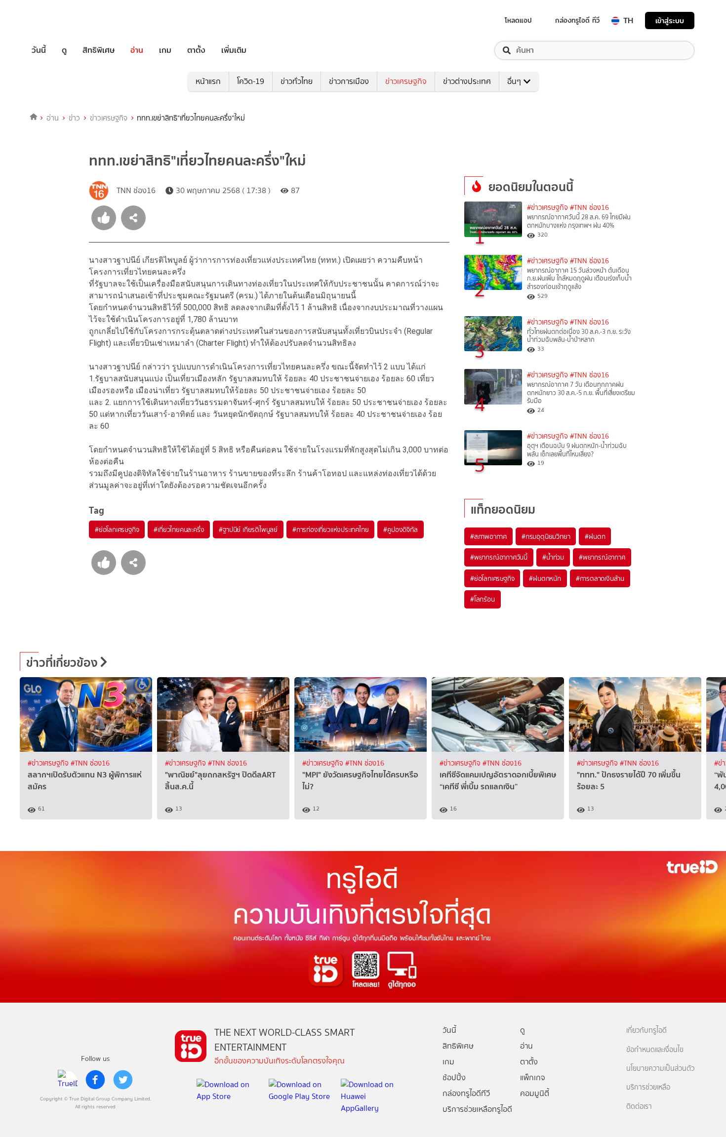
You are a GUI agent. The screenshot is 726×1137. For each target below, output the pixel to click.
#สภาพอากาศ (488, 536)
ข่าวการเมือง (349, 81)
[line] (68, 1080)
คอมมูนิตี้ (534, 1093)
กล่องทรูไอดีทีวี (466, 1093)
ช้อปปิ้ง (454, 1077)
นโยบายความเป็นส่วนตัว (660, 1068)
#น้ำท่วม (553, 557)
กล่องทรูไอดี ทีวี (577, 20)
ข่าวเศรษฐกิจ (406, 81)
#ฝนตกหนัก (545, 578)
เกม (165, 50)
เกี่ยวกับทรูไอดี (646, 1030)
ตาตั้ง (196, 50)
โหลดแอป (518, 20)
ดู (64, 50)
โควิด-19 (250, 81)
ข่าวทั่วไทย (297, 81)
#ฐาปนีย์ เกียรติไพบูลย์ (248, 529)
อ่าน (136, 50)
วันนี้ (39, 50)
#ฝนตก (595, 536)
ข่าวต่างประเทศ (467, 81)
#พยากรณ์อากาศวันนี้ (498, 557)
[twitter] (123, 1080)
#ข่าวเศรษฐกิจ (547, 208)
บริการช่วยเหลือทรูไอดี (477, 1109)
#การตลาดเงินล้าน (600, 578)
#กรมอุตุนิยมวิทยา (546, 536)
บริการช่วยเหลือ (648, 1087)
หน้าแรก (208, 81)
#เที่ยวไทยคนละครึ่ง (179, 529)
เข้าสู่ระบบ (669, 20)
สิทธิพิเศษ (98, 50)
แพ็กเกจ (532, 1077)
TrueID (61, 20)
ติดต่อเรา (639, 1106)
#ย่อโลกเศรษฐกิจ (117, 529)
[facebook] (95, 1080)
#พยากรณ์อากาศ (602, 557)
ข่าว (74, 118)
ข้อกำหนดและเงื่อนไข (655, 1050)
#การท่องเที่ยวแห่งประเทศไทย (330, 529)
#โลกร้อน (482, 599)
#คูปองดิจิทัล (400, 529)
